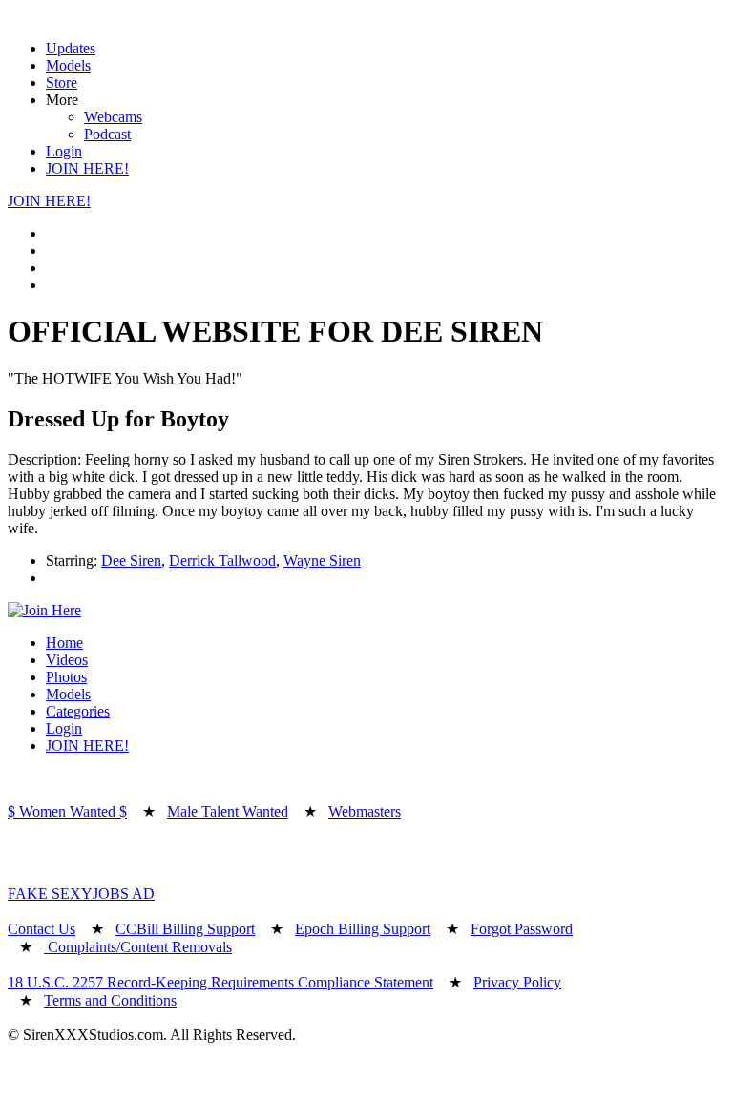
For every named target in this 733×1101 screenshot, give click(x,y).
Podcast (107, 134)
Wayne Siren (322, 560)
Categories (78, 711)
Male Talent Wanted (227, 811)
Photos (66, 677)
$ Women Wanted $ (67, 811)
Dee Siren (131, 560)
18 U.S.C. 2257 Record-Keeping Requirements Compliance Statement (220, 982)
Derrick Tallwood (222, 560)
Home (64, 642)
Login (64, 151)
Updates (70, 48)
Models (68, 65)
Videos (67, 660)
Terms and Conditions (110, 1000)
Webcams (113, 117)
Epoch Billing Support (362, 929)
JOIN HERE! (87, 168)
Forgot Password (522, 929)
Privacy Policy (517, 982)
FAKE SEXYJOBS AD (81, 893)
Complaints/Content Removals (138, 947)
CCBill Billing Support (185, 929)
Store (61, 82)
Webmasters (364, 811)
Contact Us (41, 929)
